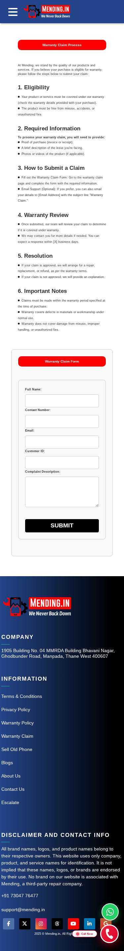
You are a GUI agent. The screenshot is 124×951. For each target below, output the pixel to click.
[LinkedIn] (89, 925)
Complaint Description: (42, 471)
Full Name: (33, 389)
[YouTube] (73, 925)
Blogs (7, 762)
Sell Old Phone (16, 749)
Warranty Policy (17, 722)
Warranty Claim (17, 736)
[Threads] (57, 925)
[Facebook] (8, 925)
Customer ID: (35, 451)
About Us (11, 776)
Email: (29, 430)
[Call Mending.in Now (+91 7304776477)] (109, 933)
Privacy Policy (15, 709)
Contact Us (12, 789)
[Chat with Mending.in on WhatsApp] (110, 911)
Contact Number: (38, 410)
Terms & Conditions (21, 696)
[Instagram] (41, 925)
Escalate (10, 802)
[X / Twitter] (24, 925)
